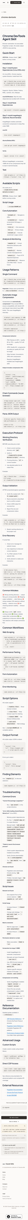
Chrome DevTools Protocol (15, 1092)
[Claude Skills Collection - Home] (3, 2)
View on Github (13, 1121)
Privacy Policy (6, 1196)
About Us (4, 1186)
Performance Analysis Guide (15, 1033)
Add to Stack (15, 1117)
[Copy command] (25, 1126)
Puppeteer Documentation (14, 1089)
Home (4, 1175)
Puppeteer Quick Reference (15, 1026)
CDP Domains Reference (14, 1019)
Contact (4, 1189)
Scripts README (12, 1095)
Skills (4, 12)
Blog (3, 1179)
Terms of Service (6, 1198)
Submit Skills (17, 2)
